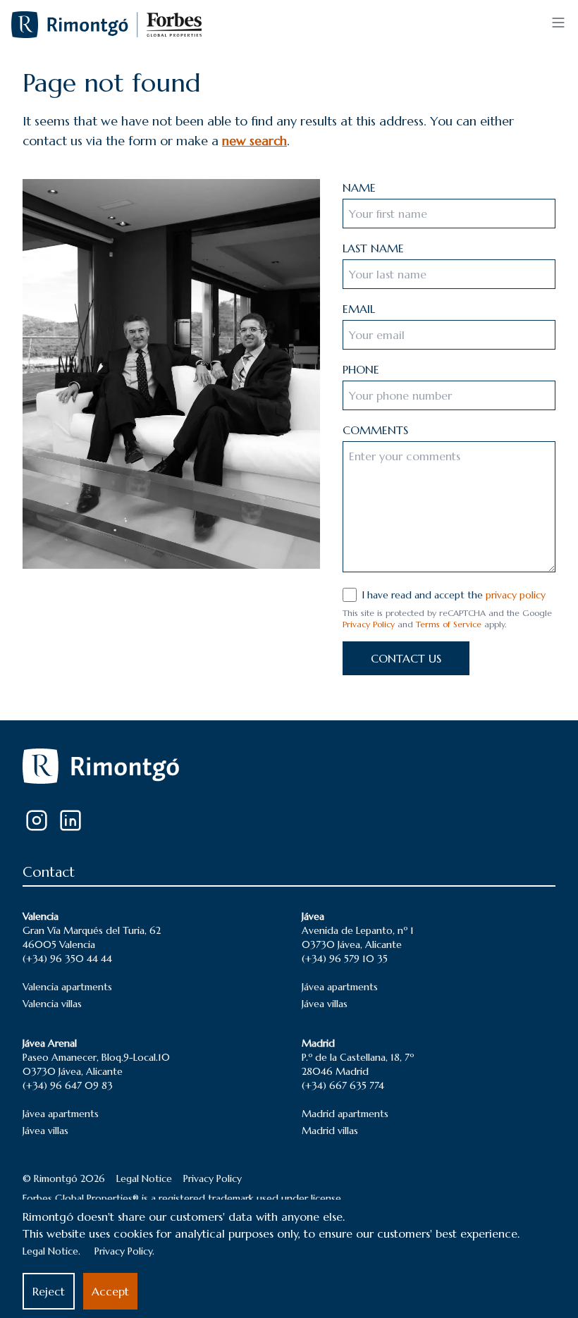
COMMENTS (375, 430)
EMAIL (359, 309)
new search (254, 141)
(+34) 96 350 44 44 (67, 958)
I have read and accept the (454, 595)
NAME (359, 187)
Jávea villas (325, 1003)
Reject (48, 1291)
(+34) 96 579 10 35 (345, 958)
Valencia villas (52, 1003)
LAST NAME (373, 248)
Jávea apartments (340, 986)
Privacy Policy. (124, 1251)
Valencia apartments (67, 986)
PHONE (361, 369)
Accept (110, 1291)
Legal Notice (144, 1178)
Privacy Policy (369, 624)
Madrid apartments (345, 1113)
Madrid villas (330, 1130)
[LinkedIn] (70, 820)
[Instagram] (37, 820)
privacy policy (516, 595)
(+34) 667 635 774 (343, 1085)
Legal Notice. (51, 1251)
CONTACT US (406, 658)
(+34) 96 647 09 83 (68, 1085)
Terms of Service (448, 624)
